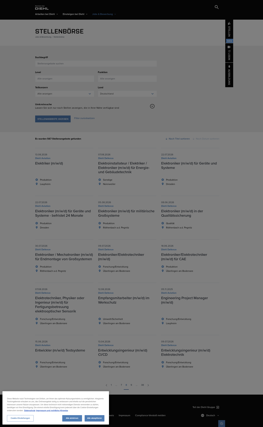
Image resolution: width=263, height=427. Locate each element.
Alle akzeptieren (94, 418)
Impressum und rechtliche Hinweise (52, 410)
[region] (55, 408)
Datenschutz (29, 410)
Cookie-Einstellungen (20, 418)
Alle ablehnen (72, 418)
